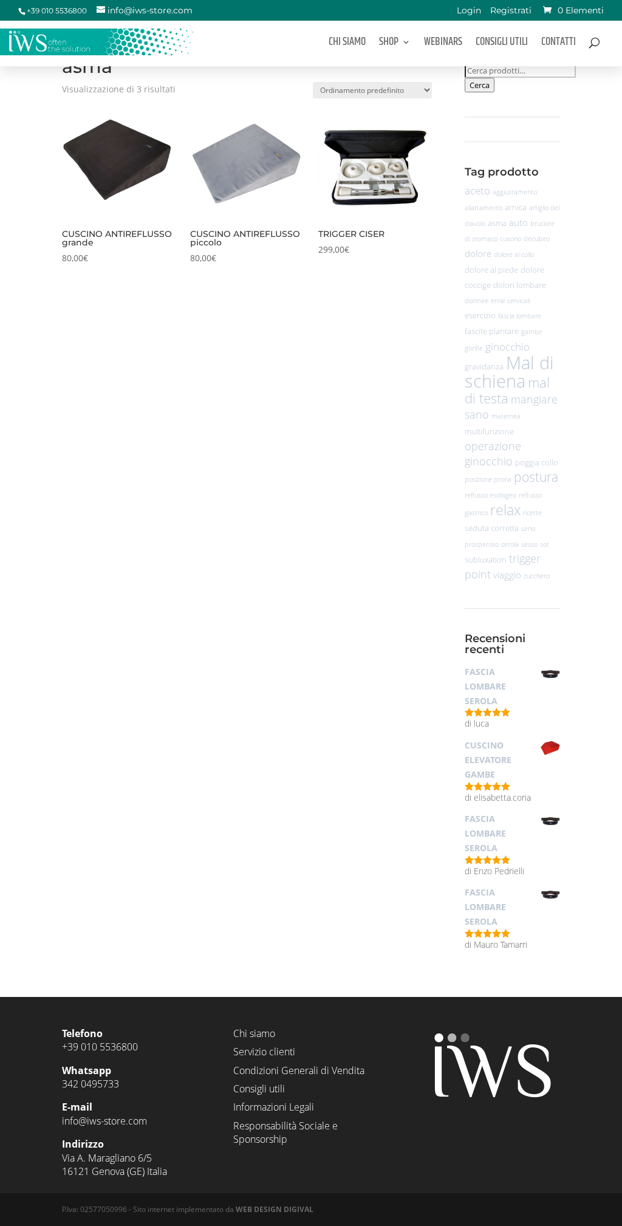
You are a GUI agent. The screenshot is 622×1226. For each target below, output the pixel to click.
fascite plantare (492, 331)
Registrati (510, 11)
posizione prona (488, 479)
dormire (476, 300)
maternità (506, 416)
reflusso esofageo (490, 495)
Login (469, 11)
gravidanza (484, 366)
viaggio (507, 575)
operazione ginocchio (493, 453)
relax (505, 510)
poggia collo (536, 462)
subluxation (486, 559)
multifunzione (489, 431)
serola (510, 544)
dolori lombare (519, 284)
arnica (516, 207)
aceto (477, 190)
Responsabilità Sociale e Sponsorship (285, 1132)
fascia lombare (519, 316)
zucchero (537, 576)
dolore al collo (514, 254)
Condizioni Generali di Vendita (298, 1070)
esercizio (480, 315)
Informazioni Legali (273, 1107)
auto (518, 222)
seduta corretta (492, 527)
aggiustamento (515, 192)
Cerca (480, 85)
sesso (529, 544)
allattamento (483, 208)
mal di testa (507, 390)
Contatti (558, 44)
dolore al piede (491, 269)
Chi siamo (347, 44)
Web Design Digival (274, 1209)
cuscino (510, 239)
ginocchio (507, 347)
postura (536, 476)
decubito (537, 239)
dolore (478, 253)
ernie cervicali (510, 300)
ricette (532, 513)
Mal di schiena (509, 372)
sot (544, 544)
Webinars (443, 44)
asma (497, 222)
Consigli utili (502, 44)
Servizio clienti (264, 1051)
